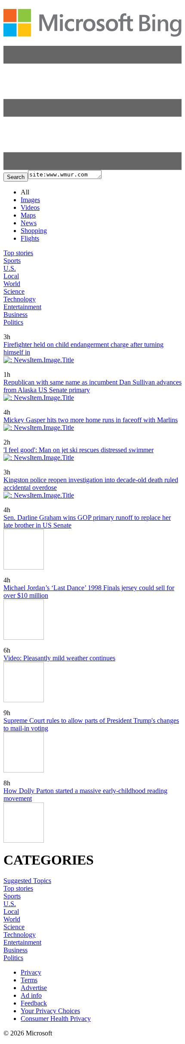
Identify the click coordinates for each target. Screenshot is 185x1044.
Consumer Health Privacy (56, 1018)
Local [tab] (11, 276)
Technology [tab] (19, 299)
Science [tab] (14, 291)
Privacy (31, 972)
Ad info (31, 995)
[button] (92, 167)
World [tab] (11, 283)
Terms (29, 980)
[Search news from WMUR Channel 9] (10, 330)
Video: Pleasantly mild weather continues (59, 658)
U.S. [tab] (9, 268)
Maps (28, 215)
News (29, 223)
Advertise (34, 987)
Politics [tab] (13, 322)
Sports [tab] (12, 260)
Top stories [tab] (18, 253)
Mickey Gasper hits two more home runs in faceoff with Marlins (90, 420)
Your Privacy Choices (50, 1010)
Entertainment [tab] (22, 306)
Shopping (34, 230)
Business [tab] (15, 314)
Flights (30, 238)
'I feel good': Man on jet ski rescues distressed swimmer (78, 449)
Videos (30, 207)
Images (30, 199)
